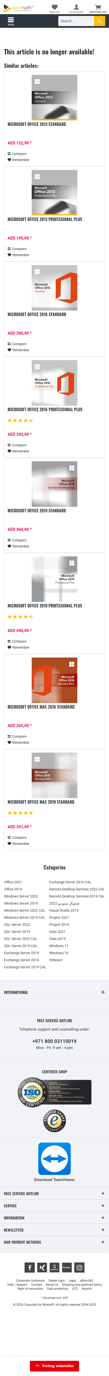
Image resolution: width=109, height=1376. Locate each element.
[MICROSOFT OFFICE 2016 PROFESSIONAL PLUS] (54, 383)
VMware (55, 960)
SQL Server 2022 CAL (21, 939)
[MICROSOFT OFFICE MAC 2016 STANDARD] (54, 680)
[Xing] (42, 1267)
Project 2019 (59, 925)
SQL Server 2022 (17, 925)
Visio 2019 (57, 939)
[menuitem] (98, 9)
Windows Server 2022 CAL (24, 910)
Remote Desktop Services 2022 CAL (77, 889)
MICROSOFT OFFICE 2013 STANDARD (37, 124)
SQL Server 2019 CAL (21, 946)
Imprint (87, 1289)
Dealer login (57, 1280)
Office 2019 (13, 889)
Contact (36, 1284)
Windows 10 (58, 953)
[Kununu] (67, 1267)
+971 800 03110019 (54, 1041)
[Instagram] (79, 1267)
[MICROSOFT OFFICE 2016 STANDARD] (54, 288)
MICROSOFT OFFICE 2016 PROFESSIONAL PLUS (45, 409)
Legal (72, 1280)
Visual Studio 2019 (64, 910)
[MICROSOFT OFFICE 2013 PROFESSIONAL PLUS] (54, 192)
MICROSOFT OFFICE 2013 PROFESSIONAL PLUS (45, 219)
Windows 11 (58, 946)
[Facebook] (30, 1267)
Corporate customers (30, 1280)
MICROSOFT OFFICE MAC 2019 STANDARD (41, 802)
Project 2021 (59, 917)
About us (52, 1284)
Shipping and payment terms (82, 1284)
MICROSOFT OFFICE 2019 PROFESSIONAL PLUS (45, 606)
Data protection (57, 1289)
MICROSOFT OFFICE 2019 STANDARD (37, 511)
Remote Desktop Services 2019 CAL (77, 896)
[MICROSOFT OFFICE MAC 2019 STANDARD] (54, 775)
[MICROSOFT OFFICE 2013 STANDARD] (54, 97)
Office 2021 (13, 882)
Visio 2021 (57, 932)
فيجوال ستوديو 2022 (64, 903)
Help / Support (17, 1284)
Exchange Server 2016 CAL (70, 882)
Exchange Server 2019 (21, 953)
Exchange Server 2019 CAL (25, 967)
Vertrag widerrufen (58, 1366)
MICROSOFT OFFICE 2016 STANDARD (37, 314)
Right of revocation (30, 1289)
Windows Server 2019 (21, 903)
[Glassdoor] (54, 1267)
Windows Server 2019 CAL (24, 917)
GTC (75, 1289)
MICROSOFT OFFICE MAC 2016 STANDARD (41, 707)
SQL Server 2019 (17, 932)
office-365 (86, 1280)
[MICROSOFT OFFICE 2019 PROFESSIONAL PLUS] (54, 579)
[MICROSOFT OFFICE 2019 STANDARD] (54, 484)
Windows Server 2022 (21, 896)
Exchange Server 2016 (21, 960)
